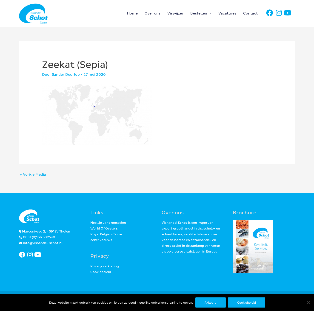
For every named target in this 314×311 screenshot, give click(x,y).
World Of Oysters (104, 228)
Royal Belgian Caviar (106, 234)
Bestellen (198, 13)
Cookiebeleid (100, 272)
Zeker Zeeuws (101, 240)
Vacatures (227, 13)
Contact (250, 13)
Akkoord (211, 302)
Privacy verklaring (104, 266)
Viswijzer (175, 13)
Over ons (152, 13)
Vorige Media (33, 174)
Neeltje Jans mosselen (108, 223)
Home (132, 13)
